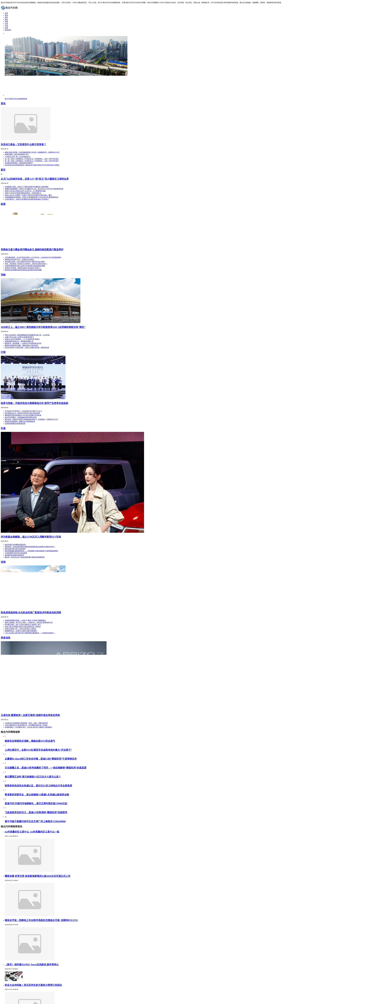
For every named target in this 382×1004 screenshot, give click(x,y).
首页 (6, 13)
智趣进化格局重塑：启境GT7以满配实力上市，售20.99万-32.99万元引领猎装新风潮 (34, 189)
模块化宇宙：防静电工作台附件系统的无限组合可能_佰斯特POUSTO (41, 920)
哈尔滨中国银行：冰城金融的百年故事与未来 (21, 417)
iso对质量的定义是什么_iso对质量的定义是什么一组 (32, 831)
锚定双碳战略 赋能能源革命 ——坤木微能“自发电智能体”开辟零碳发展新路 (31, 551)
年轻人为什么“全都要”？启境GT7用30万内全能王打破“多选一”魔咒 (28, 195)
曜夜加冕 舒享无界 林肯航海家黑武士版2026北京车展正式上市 (37, 876)
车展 (6, 26)
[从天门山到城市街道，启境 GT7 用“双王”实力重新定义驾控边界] (1, 174)
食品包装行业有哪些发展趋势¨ (15, 544)
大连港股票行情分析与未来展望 (16, 553)
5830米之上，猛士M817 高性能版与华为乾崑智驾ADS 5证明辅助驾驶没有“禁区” (43, 327)
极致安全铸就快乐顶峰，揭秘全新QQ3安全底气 (21, 345)
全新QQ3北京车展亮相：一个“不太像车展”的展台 (22, 339)
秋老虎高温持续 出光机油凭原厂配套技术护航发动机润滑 (31, 612)
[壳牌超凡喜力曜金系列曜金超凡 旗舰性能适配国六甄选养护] (33, 245)
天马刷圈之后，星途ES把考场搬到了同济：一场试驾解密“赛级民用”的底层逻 (45, 767)
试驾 (6, 28)
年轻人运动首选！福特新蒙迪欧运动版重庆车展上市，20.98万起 (27, 335)
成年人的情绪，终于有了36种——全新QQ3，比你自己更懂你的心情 (29, 622)
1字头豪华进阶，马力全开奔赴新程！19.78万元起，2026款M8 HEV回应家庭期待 (33, 257)
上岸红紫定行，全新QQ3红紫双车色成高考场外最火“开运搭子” (27, 199)
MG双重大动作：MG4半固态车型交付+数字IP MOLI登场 (24, 261)
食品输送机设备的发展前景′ (14, 555)
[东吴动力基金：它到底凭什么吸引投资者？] (26, 140)
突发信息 (8, 30)
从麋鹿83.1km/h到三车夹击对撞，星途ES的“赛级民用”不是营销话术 (41, 758)
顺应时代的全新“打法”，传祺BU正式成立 (19, 259)
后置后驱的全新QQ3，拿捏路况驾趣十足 (19, 341)
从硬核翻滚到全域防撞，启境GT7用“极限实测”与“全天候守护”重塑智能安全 (31, 197)
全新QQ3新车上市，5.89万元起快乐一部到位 (20, 629)
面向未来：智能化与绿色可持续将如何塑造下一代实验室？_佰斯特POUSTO (31, 419)
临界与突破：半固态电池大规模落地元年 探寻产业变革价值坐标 (34, 403)
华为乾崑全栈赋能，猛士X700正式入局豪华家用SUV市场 (31, 536)
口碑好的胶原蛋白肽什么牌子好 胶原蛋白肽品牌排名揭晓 (25, 266)
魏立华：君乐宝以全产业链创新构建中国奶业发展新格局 (25, 557)
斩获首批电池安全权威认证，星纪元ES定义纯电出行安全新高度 (38, 785)
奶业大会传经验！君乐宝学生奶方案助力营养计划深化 (33, 985)
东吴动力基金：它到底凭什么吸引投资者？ (23, 144)
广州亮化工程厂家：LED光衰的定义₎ (18, 156)
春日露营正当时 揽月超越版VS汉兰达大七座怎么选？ (33, 776)
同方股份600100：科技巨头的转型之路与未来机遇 (22, 413)
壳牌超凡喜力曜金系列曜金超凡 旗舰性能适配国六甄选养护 (32, 249)
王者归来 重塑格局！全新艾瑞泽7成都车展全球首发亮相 (30, 715)
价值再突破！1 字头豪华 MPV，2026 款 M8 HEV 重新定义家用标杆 (28, 727)
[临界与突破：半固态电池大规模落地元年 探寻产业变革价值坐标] (33, 398)
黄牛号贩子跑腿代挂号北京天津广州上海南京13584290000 (35, 821)
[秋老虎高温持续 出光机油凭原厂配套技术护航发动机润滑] (33, 608)
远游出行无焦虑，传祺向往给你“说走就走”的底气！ (23, 268)
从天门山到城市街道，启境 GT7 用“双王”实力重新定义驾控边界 (35, 179)
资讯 (6, 15)
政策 (6, 19)
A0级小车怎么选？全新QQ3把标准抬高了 (19, 337)
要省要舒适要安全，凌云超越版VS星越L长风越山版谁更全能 (37, 794)
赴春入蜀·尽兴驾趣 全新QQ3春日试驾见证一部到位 (23, 626)
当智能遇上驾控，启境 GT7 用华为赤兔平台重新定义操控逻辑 (26, 187)
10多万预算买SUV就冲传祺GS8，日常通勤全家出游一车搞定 (26, 725)
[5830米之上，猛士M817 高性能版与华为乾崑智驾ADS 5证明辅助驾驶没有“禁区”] (40, 322)
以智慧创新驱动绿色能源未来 (15, 423)
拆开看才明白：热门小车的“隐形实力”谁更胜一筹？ (23, 624)
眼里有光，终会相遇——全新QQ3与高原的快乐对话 (23, 343)
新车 (6, 17)
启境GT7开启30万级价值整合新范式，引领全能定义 (23, 193)
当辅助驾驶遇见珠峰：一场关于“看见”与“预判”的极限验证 (25, 620)
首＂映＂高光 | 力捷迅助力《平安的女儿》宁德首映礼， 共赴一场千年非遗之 (32, 159)
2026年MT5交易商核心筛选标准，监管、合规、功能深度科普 (26, 723)
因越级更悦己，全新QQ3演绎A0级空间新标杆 (21, 631)
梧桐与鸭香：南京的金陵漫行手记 (17, 154)
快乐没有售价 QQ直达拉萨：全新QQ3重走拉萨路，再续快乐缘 (27, 347)
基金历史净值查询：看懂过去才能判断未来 (20, 421)
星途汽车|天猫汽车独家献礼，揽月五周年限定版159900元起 (36, 803)
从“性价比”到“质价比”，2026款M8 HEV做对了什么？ (23, 411)
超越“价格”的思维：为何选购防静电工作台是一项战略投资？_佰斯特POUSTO (32, 152)
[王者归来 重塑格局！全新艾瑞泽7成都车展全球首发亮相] (54, 710)
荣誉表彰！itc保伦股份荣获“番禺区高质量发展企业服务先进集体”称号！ (30, 547)
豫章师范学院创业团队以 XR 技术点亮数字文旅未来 (23, 415)
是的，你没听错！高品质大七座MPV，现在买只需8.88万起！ (26, 264)
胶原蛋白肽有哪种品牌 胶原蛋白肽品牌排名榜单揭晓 (23, 270)
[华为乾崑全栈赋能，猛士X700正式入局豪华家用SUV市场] (72, 532)
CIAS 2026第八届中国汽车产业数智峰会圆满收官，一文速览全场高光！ (30, 633)
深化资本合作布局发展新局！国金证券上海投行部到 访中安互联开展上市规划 (32, 165)
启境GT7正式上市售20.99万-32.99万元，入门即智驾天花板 (25, 191)
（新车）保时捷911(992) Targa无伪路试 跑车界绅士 (32, 964)
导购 (6, 21)
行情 (6, 23)
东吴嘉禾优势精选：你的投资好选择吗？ (19, 163)
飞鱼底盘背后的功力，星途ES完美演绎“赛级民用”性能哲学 (36, 812)
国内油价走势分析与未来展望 (15, 549)
